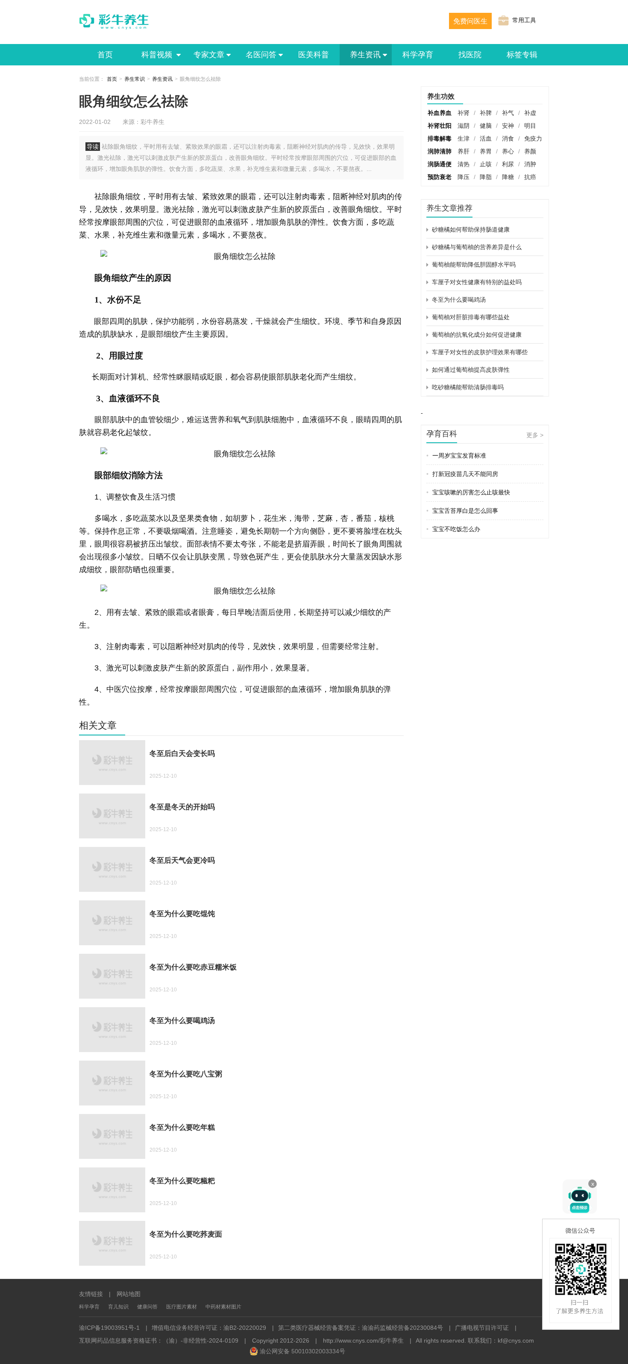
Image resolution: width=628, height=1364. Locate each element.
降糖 (508, 176)
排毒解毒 (440, 138)
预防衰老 (440, 176)
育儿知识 (118, 1307)
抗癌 (530, 176)
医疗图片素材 (181, 1307)
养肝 (464, 151)
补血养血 (440, 112)
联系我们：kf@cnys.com (501, 1340)
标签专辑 (522, 54)
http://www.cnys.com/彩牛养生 (363, 1340)
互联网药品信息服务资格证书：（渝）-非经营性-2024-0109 (158, 1340)
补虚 (530, 112)
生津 (464, 138)
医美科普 (313, 54)
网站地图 (129, 1294)
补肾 (464, 112)
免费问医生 (470, 21)
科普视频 (157, 54)
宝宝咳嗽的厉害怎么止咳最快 (468, 492)
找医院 (469, 54)
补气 (508, 112)
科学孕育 (417, 54)
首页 (105, 54)
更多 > (534, 435)
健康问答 (147, 1307)
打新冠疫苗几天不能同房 (462, 473)
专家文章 (209, 54)
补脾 (486, 112)
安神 (508, 125)
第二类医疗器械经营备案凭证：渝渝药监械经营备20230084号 (360, 1327)
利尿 (508, 164)
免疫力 (533, 138)
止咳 (486, 164)
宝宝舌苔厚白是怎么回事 (462, 510)
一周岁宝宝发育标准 (456, 455)
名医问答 (261, 54)
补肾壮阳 (440, 125)
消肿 (530, 164)
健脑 (486, 125)
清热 (464, 164)
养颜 (530, 151)
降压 (464, 176)
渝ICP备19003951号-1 (109, 1327)
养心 (508, 151)
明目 (530, 125)
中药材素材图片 (223, 1307)
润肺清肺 (440, 151)
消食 (508, 138)
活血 (486, 138)
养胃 (486, 151)
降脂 (486, 176)
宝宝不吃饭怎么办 (453, 529)
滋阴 (464, 125)
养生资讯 (365, 54)
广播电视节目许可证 (482, 1327)
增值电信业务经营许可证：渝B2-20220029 (209, 1327)
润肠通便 (440, 164)
